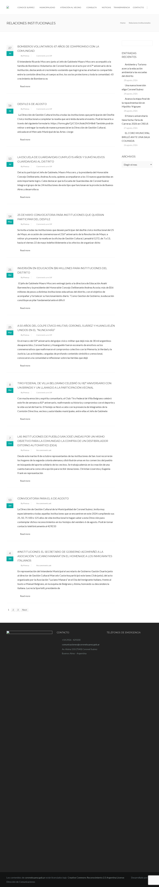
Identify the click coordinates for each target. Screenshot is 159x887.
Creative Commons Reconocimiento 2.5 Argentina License (96, 877)
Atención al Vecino (70, 7)
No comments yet (43, 450)
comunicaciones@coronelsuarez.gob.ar (81, 644)
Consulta (91, 7)
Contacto (138, 7)
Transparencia (122, 7)
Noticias (106, 7)
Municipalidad (47, 7)
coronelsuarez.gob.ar (35, 877)
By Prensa (25, 56)
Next (24, 609)
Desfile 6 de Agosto (32, 104)
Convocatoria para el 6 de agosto (43, 498)
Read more (25, 86)
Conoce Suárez (25, 7)
